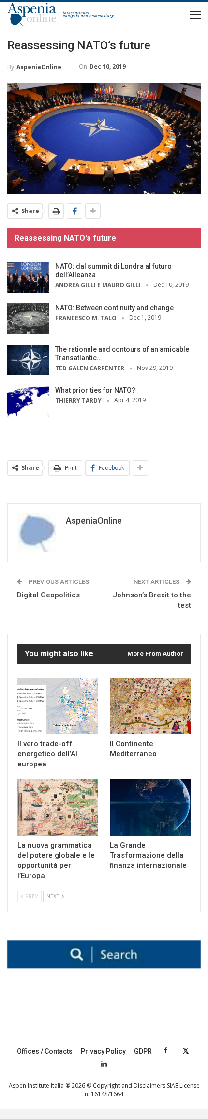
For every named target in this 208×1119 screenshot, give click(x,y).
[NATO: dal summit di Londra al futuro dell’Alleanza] (28, 277)
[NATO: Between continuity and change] (28, 318)
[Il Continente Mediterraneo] (150, 706)
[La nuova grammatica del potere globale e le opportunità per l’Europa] (57, 807)
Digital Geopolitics (48, 595)
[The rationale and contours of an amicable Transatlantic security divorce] (28, 360)
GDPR (143, 1051)
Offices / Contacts (45, 1051)
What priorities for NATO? (95, 390)
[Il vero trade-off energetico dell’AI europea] (57, 706)
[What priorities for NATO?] (28, 401)
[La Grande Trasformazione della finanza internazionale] (150, 807)
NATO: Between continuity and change (114, 308)
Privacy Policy (103, 1051)
